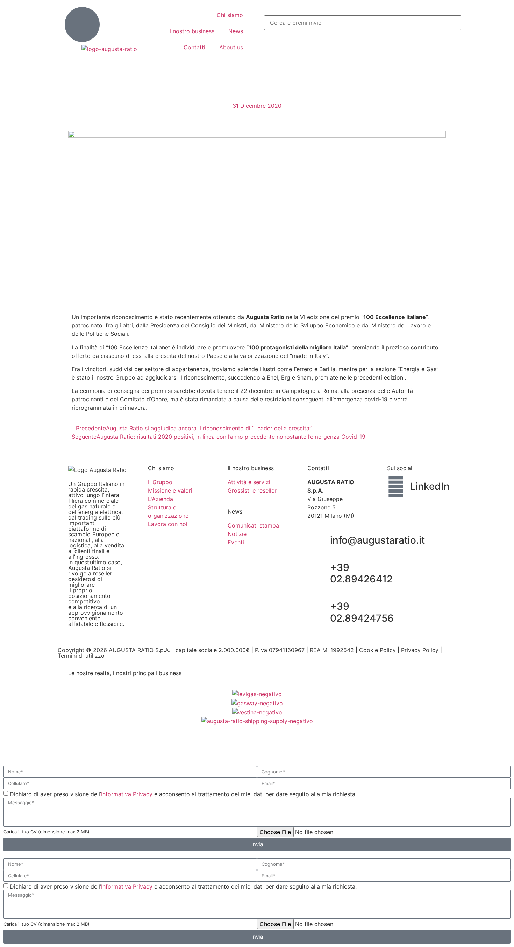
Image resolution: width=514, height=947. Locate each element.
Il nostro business (191, 31)
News (235, 31)
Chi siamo (230, 15)
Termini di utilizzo (81, 655)
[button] (356, 11)
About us (231, 47)
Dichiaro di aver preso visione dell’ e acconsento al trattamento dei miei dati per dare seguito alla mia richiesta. (183, 794)
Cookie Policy (377, 649)
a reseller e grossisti (94, 743)
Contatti (194, 47)
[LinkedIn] (396, 486)
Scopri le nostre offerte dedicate (111, 729)
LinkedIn (430, 486)
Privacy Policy (419, 649)
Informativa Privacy (126, 794)
